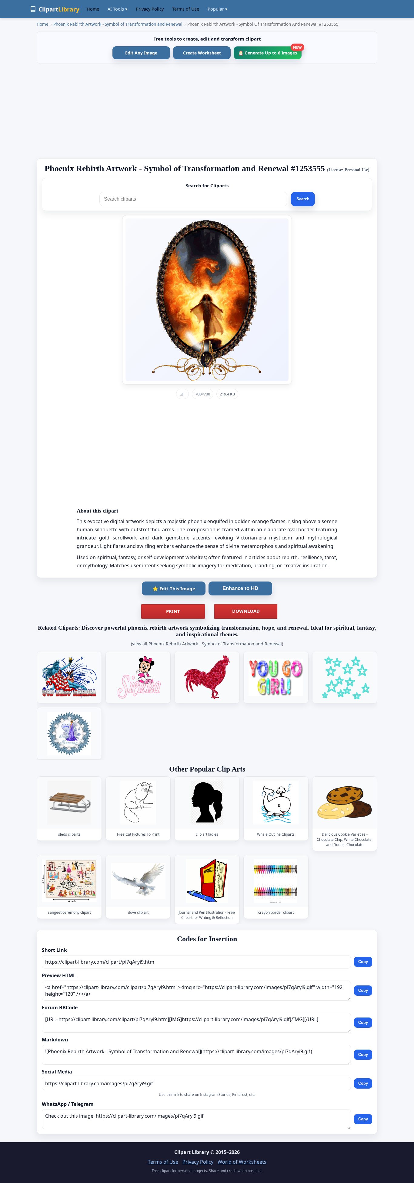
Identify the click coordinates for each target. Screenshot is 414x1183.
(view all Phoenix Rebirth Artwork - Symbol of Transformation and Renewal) (207, 644)
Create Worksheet (202, 53)
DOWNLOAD (246, 611)
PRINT (173, 611)
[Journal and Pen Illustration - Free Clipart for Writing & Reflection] (207, 881)
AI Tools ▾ (117, 9)
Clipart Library (191, 1152)
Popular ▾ (217, 9)
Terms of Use (185, 9)
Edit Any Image (141, 53)
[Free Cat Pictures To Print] (138, 803)
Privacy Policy (150, 9)
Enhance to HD (240, 588)
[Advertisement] (207, 111)
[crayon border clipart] (276, 881)
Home (93, 9)
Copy (363, 961)
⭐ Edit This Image (173, 588)
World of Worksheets (242, 1161)
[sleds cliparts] (69, 803)
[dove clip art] (138, 881)
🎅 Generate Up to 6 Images (270, 51)
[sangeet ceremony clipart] (69, 881)
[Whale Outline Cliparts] (276, 803)
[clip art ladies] (207, 803)
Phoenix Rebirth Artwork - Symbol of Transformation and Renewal (117, 24)
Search (302, 199)
